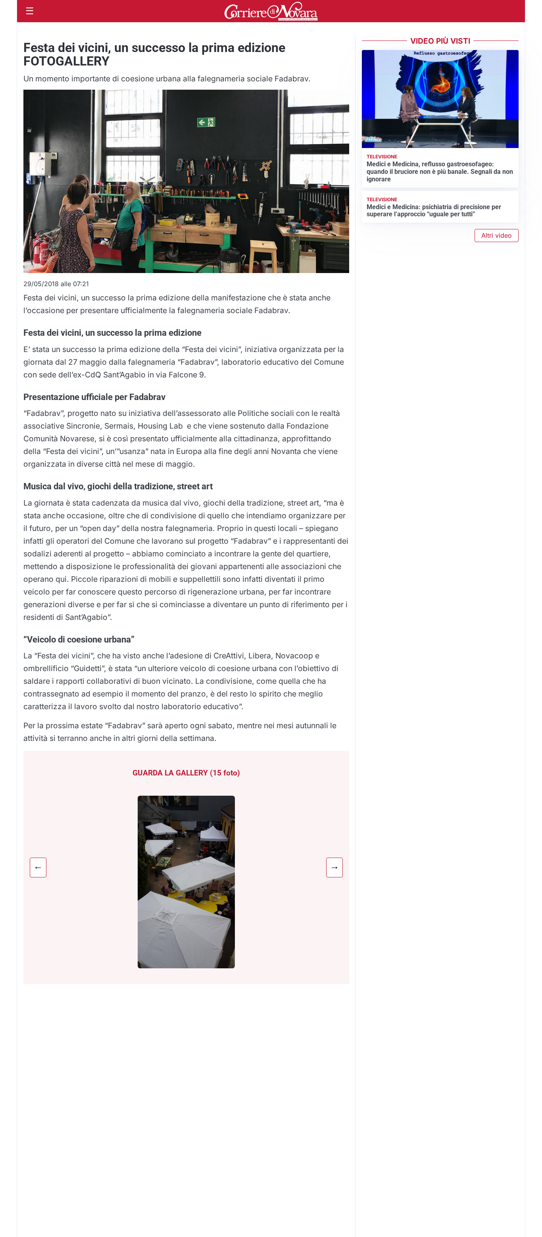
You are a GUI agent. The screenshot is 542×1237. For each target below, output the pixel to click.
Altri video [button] (496, 235)
